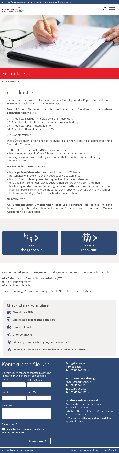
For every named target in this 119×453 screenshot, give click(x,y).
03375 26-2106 (78, 370)
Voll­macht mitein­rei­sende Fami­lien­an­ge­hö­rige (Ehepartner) (49, 349)
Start (4, 81)
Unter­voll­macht (22, 334)
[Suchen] (105, 9)
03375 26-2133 (78, 392)
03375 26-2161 (78, 385)
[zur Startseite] (13, 9)
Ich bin (30, 248)
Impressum (76, 450)
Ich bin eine (89, 248)
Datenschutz (91, 450)
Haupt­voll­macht (23, 327)
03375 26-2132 (78, 388)
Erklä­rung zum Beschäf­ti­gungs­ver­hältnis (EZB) (41, 342)
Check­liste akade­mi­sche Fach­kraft (34, 319)
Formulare (15, 81)
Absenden (36, 441)
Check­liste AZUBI (23, 312)
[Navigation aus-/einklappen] (112, 9)
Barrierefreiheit (108, 450)
